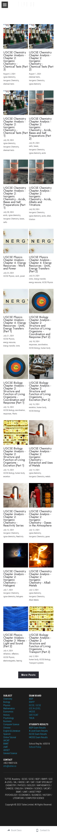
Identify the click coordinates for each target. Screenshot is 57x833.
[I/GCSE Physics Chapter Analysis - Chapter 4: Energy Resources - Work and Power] (15, 241)
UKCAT (6, 740)
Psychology (8, 718)
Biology (6, 702)
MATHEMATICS (43, 785)
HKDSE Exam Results (38, 737)
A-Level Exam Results (38, 731)
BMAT (6, 743)
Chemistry (7, 699)
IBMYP (32, 702)
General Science (10, 753)
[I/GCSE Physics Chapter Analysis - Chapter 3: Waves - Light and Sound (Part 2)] (15, 618)
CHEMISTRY (11, 785)
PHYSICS (22, 785)
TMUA (31, 718)
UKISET (6, 750)
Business (7, 721)
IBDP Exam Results (37, 727)
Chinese (6, 727)
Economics (8, 711)
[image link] (28, 4)
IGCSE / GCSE (35, 705)
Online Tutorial (9, 737)
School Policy (35, 747)
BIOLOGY (31, 785)
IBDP (31, 699)
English (6, 731)
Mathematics (9, 708)
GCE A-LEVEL (35, 708)
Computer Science (11, 724)
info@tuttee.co (9, 766)
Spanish (7, 734)
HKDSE (32, 711)
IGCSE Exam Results (38, 734)
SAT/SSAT (33, 715)
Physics (6, 705)
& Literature (15, 731)
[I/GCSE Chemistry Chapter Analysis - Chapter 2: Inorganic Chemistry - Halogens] (15, 555)
